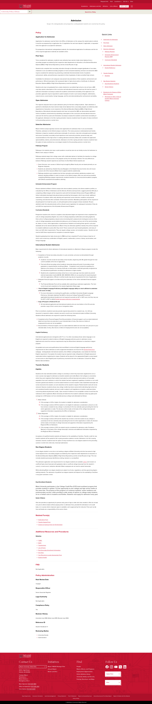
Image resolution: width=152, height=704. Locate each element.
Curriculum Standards (111, 60)
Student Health (42, 557)
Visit (111, 1)
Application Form (43, 520)
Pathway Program (110, 51)
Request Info (104, 1)
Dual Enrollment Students (112, 83)
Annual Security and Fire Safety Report (103, 696)
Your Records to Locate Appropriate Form (50, 555)
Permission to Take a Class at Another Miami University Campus (113, 98)
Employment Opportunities (84, 671)
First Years (106, 43)
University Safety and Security (86, 677)
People (79, 666)
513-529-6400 (31, 689)
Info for (125, 1)
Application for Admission (110, 39)
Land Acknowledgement (50, 696)
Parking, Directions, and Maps (85, 679)
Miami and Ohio (52, 671)
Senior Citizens (109, 87)
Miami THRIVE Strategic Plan (56, 666)
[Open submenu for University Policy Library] (30, 12)
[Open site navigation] (132, 6)
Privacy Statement (62, 696)
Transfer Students (108, 73)
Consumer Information (37, 696)
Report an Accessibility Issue (85, 696)
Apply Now (124, 6)
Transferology (42, 545)
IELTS (39, 543)
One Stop (41, 553)
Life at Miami (114, 6)
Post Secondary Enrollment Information (49, 550)
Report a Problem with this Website (122, 696)
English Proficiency (110, 68)
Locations (117, 1)
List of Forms (42, 548)
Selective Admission (109, 49)
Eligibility (107, 76)
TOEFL (40, 540)
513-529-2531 (35, 686)
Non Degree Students (109, 81)
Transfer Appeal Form (44, 522)
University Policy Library (10, 11)
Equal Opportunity (26, 696)
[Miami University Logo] (25, 6)
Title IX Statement (72, 696)
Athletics (105, 6)
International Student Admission (112, 65)
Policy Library (76, 698)
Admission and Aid (95, 6)
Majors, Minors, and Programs (85, 669)
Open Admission (108, 46)
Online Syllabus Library (83, 674)
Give (131, 1)
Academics (84, 6)
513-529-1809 (32, 684)
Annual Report (52, 669)
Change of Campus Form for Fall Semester (50, 525)
